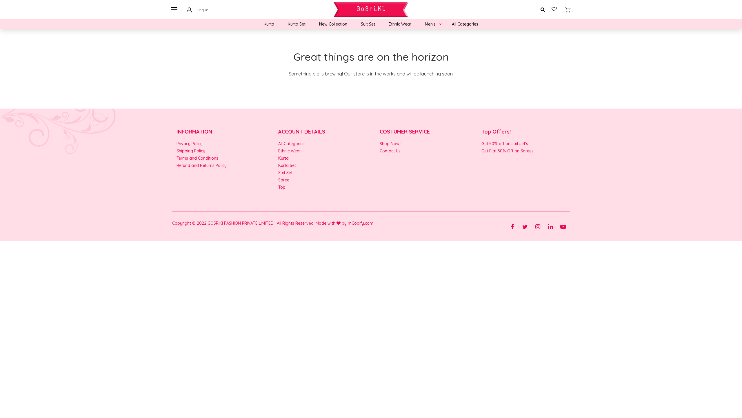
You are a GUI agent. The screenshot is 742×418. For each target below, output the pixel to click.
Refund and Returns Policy (202, 165)
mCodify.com (360, 223)
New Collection (333, 24)
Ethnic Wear (400, 24)
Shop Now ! (390, 143)
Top (281, 187)
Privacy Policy (190, 143)
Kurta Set (296, 24)
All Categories (465, 24)
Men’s (430, 24)
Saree (283, 180)
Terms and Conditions (197, 158)
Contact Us (390, 151)
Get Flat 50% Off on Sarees (507, 151)
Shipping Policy (191, 151)
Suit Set (368, 24)
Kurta (269, 24)
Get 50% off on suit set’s (504, 143)
